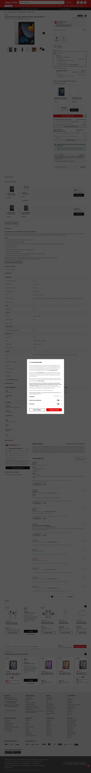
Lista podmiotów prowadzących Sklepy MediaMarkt (50, 392)
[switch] (57, 400)
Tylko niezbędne (37, 409)
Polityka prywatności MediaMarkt (34, 392)
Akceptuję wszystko (54, 409)
